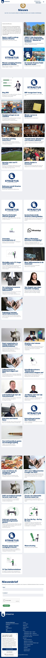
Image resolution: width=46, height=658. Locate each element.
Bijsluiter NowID (27, 650)
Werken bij (25, 625)
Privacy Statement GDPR (28, 644)
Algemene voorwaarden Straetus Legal (31, 642)
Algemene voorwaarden (28, 641)
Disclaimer (26, 647)
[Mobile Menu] (43, 2)
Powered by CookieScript (9, 655)
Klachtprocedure (27, 649)
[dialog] (9, 645)
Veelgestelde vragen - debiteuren (30, 633)
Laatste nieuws (25, 627)
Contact (24, 622)
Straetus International (28, 639)
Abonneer (6, 605)
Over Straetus (25, 623)
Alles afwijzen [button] (9, 652)
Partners (24, 628)
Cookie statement (27, 645)
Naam (4, 587)
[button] (9, 654)
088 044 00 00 (37, 1)
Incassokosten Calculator (27, 636)
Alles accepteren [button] (9, 649)
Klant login (38, 2)
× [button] (16, 634)
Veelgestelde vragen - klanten (29, 631)
